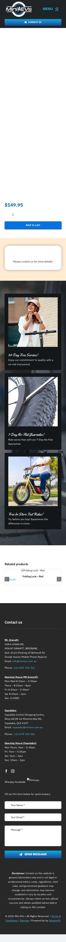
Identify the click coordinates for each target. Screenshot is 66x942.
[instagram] (12, 771)
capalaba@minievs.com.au (27, 727)
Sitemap (24, 920)
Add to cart (33, 225)
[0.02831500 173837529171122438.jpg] (33, 170)
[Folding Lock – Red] (33, 570)
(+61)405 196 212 (24, 667)
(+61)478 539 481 (24, 734)
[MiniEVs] (19, 2)
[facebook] (6, 771)
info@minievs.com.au (24, 661)
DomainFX (55, 920)
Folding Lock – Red (33, 576)
